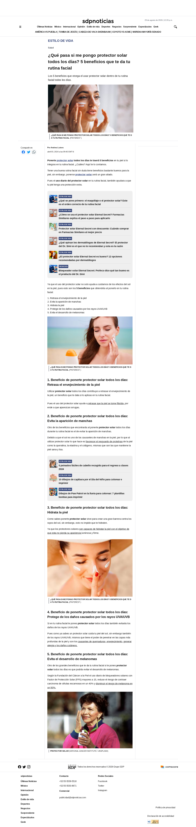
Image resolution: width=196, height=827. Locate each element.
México (57, 27)
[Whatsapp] (34, 152)
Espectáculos (145, 27)
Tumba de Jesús (68, 32)
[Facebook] (23, 152)
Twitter (101, 786)
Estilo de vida (93, 27)
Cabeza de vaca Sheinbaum (94, 32)
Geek (155, 27)
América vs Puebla (46, 32)
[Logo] (98, 21)
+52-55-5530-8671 (68, 786)
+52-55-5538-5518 (68, 781)
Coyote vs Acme (121, 32)
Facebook (102, 781)
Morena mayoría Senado (147, 32)
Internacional (69, 27)
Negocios (116, 27)
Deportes (105, 27)
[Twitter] (28, 152)
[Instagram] (28, 767)
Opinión (81, 27)
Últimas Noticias (45, 27)
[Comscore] (169, 767)
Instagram (102, 790)
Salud (51, 48)
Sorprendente (130, 27)
